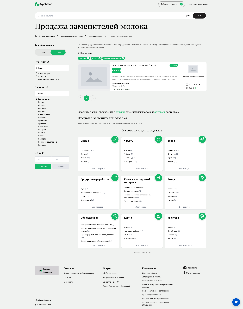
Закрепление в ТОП (111, 282)
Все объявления (48, 36)
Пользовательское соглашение (155, 290)
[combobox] (89, 53)
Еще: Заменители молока (121, 90)
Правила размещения (151, 294)
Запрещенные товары (151, 276)
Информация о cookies (152, 280)
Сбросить (60, 166)
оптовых (159, 111)
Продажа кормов (95, 36)
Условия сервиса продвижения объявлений (155, 303)
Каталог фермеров (47, 270)
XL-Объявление (110, 273)
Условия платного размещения (155, 298)
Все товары (97, 168)
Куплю (43, 52)
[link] (142, 76)
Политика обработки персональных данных (158, 285)
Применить (43, 166)
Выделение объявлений (113, 277)
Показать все (140, 252)
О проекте (68, 282)
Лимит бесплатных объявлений (116, 286)
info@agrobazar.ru (43, 300)
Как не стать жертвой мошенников (79, 273)
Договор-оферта (149, 273)
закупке (120, 111)
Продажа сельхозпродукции (72, 36)
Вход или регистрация (198, 4)
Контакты (68, 277)
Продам (58, 52)
